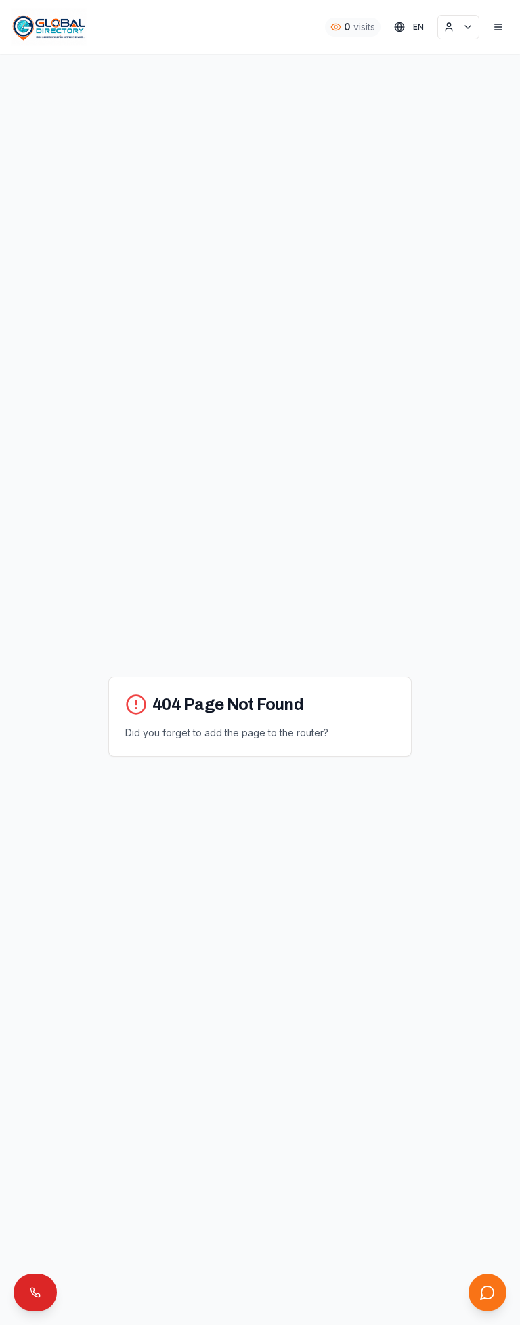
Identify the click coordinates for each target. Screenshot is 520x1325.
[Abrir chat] (487, 1292)
